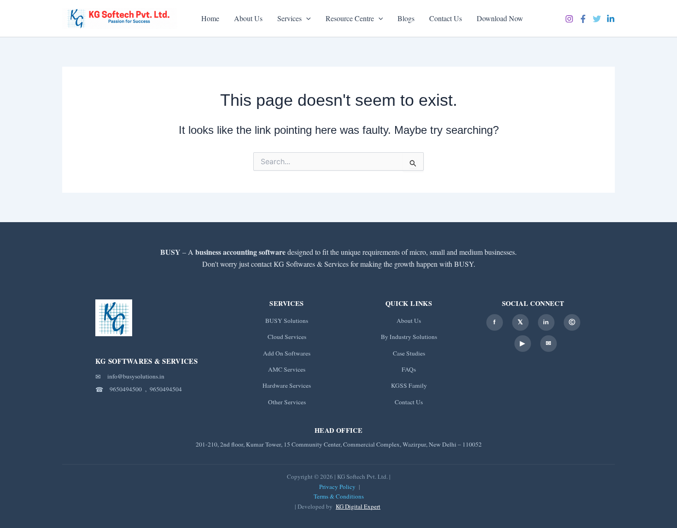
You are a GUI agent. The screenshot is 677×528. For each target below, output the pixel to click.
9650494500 (126, 389)
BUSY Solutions (286, 320)
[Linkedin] (611, 19)
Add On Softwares (286, 353)
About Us (248, 18)
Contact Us (445, 18)
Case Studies (409, 353)
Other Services (287, 402)
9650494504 (166, 389)
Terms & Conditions (339, 496)
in (546, 322)
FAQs (409, 369)
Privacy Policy (337, 486)
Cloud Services (287, 337)
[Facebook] (583, 19)
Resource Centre (350, 18)
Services (289, 18)
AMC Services (286, 369)
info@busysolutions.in (135, 376)
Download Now (500, 18)
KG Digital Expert (358, 506)
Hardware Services (287, 385)
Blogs (405, 18)
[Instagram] (569, 19)
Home (210, 18)
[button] (306, 18)
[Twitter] (597, 19)
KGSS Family (409, 385)
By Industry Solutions (409, 337)
